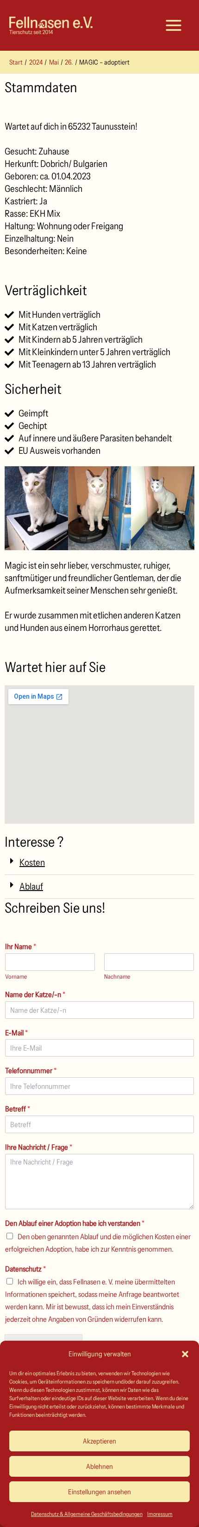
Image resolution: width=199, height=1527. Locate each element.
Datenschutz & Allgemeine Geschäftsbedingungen (87, 1513)
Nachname (117, 976)
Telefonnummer (30, 1070)
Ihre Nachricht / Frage (38, 1147)
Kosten (32, 862)
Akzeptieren (99, 1441)
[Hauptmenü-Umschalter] (173, 25)
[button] (185, 1354)
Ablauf (31, 886)
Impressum (160, 1513)
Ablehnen (99, 1466)
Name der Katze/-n (35, 994)
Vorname (16, 976)
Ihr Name (20, 946)
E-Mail (16, 1032)
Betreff (17, 1108)
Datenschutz (25, 1268)
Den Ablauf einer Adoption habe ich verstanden (74, 1223)
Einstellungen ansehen (99, 1491)
